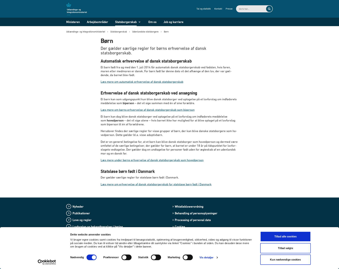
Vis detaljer (206, 257)
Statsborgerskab (126, 22)
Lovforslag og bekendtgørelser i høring (98, 226)
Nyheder (78, 206)
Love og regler (82, 220)
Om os (152, 22)
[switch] (126, 257)
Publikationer (81, 213)
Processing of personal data (193, 220)
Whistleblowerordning (189, 206)
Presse (229, 8)
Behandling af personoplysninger (196, 213)
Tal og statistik (204, 8)
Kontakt (218, 8)
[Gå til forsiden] (78, 9)
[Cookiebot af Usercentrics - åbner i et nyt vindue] (46, 262)
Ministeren (73, 22)
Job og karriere (173, 22)
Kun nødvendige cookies (285, 259)
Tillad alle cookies (285, 236)
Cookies (180, 226)
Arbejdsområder (97, 22)
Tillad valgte (285, 248)
